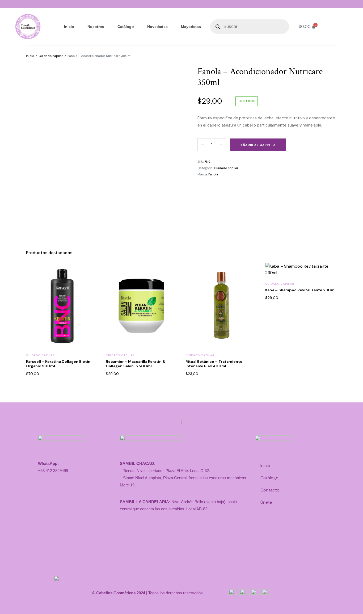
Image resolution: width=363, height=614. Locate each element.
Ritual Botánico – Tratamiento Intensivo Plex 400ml (213, 363)
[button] (90, 284)
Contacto (270, 490)
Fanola (213, 174)
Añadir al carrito (257, 145)
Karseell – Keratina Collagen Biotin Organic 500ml (58, 363)
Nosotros (95, 26)
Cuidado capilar (51, 56)
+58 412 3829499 (53, 470)
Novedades (157, 26)
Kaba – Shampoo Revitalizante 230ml (300, 290)
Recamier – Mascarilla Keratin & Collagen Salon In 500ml (135, 363)
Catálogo (125, 26)
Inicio (69, 26)
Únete (266, 502)
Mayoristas (191, 26)
